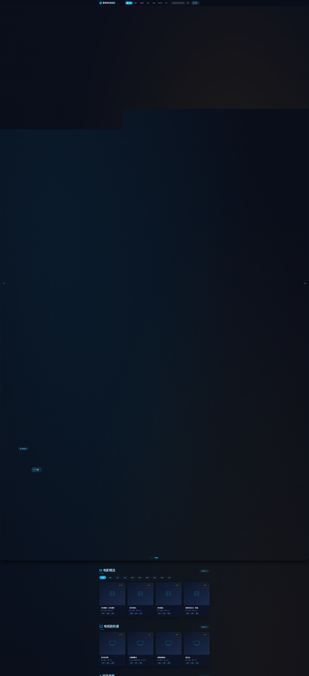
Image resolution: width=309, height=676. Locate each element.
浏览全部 (203, 571)
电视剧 (142, 3)
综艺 (148, 3)
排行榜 (160, 3)
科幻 (117, 577)
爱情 (140, 577)
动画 (154, 577)
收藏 (37, 469)
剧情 (110, 577)
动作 (125, 577)
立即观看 (25, 469)
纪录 (169, 577)
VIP (166, 3)
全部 (103, 577)
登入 (196, 3)
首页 (130, 3)
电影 (135, 3)
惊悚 (162, 577)
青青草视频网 (109, 3)
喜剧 (132, 577)
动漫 (154, 3)
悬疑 (147, 577)
